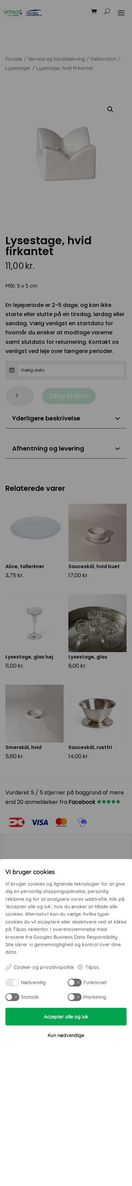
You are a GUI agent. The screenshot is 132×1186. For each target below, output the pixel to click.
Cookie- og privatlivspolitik (44, 967)
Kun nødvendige (66, 1035)
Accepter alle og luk (66, 1017)
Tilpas (92, 967)
